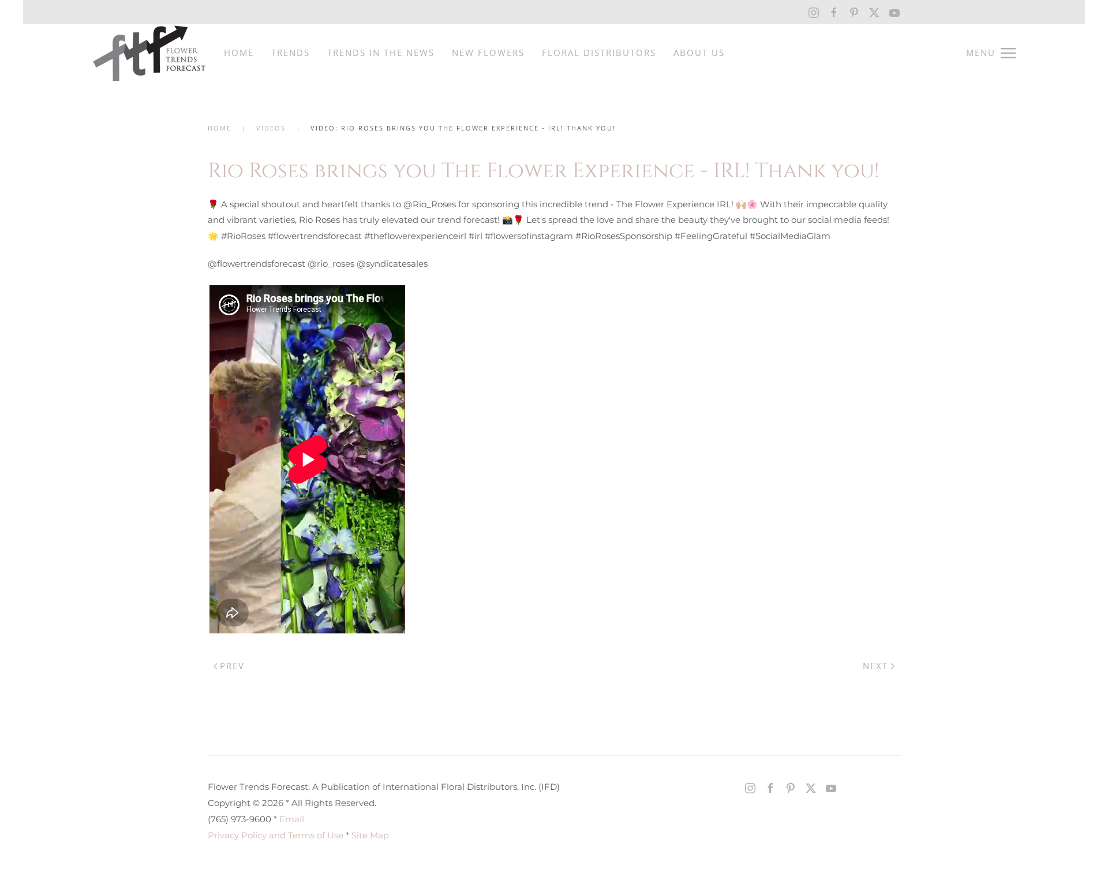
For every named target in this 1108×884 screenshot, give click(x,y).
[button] (991, 53)
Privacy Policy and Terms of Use (275, 835)
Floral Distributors (599, 52)
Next (875, 666)
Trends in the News (381, 52)
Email (291, 819)
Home (239, 52)
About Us (699, 52)
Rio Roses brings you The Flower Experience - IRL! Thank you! (543, 171)
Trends (290, 52)
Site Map (370, 835)
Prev (232, 666)
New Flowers (488, 52)
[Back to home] (149, 53)
